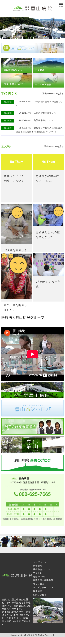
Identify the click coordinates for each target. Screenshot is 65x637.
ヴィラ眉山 (38, 584)
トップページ (39, 562)
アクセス (37, 573)
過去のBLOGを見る (54, 146)
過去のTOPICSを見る (53, 93)
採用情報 (37, 591)
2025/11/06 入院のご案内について (36, 113)
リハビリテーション (43, 587)
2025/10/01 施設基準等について (35, 120)
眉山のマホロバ (41, 576)
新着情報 (37, 566)
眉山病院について (42, 569)
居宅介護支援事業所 (43, 580)
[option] (11, 541)
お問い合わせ (39, 595)
